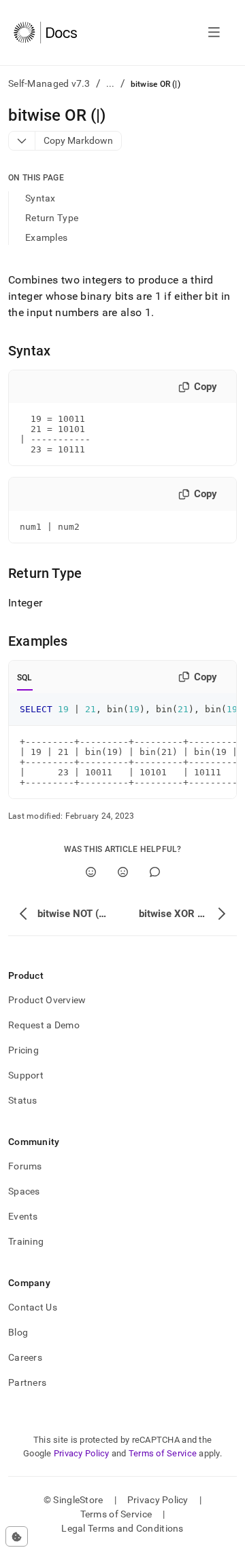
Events (23, 1216)
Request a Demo (44, 1025)
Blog (18, 1332)
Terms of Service (163, 1453)
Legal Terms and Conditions (122, 1528)
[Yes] (91, 872)
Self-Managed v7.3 (49, 83)
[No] (123, 872)
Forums (25, 1166)
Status (22, 1100)
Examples (46, 237)
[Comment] (155, 872)
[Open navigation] (214, 32)
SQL (25, 677)
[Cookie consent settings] (16, 1536)
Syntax (40, 198)
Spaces (24, 1191)
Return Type (51, 217)
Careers (25, 1357)
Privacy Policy (82, 1453)
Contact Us (32, 1307)
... (110, 83)
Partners (27, 1382)
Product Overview (47, 999)
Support (26, 1075)
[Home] (45, 32)
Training (26, 1241)
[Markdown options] (22, 141)
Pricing (23, 1050)
